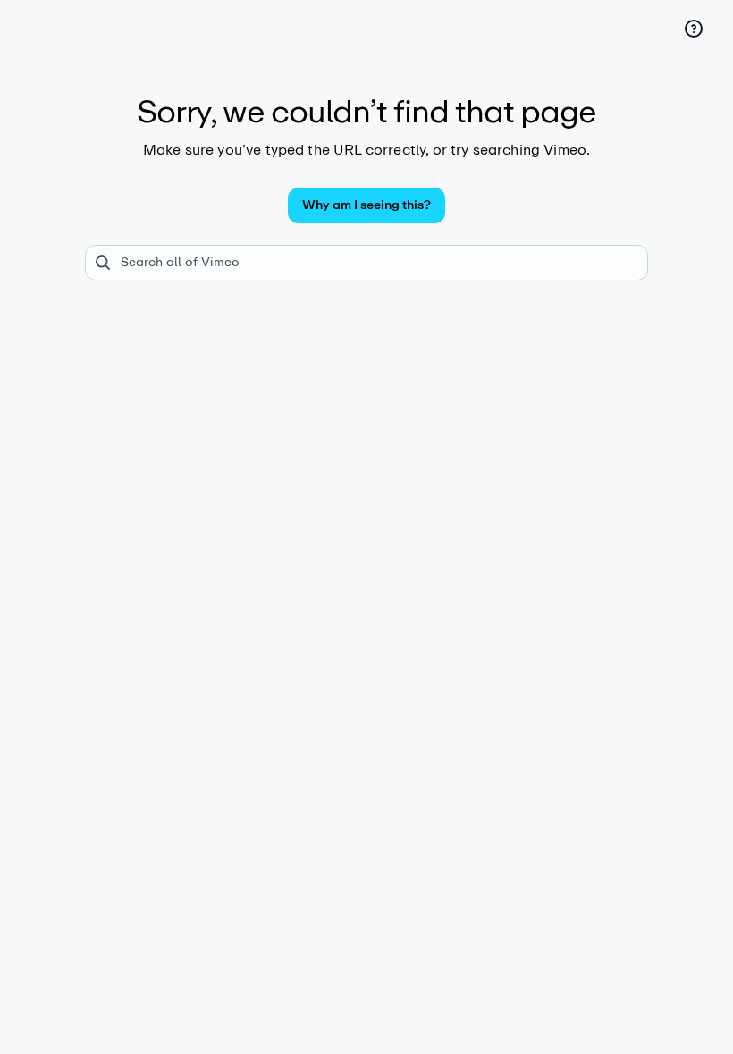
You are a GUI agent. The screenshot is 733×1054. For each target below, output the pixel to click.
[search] (366, 262)
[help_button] (694, 28)
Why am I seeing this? (366, 205)
